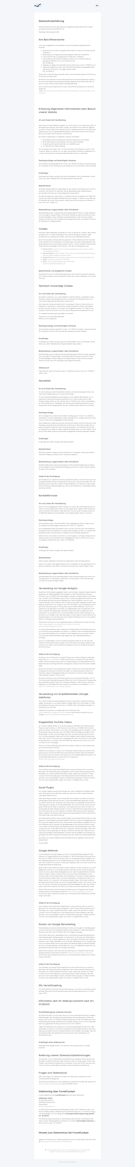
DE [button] (97, 5)
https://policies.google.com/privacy (51, 759)
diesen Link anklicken (53, 659)
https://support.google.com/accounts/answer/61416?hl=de (74, 257)
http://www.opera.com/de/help (58, 259)
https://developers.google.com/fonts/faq (53, 712)
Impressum (66, 1162)
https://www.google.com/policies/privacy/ (58, 714)
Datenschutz (73, 1162)
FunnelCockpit (85, 1150)
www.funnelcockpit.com (47, 1106)
